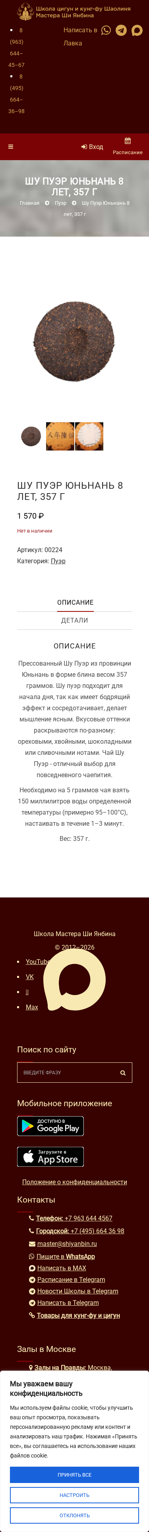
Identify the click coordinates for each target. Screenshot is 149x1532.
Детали (74, 620)
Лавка (73, 43)
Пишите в (66, 1256)
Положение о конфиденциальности (74, 1182)
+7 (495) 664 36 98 (97, 1231)
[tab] (75, 603)
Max (32, 1007)
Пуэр (58, 561)
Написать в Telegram (68, 1303)
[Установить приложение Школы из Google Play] (50, 1134)
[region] (74, 1451)
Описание (75, 602)
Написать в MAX (61, 1268)
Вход (96, 147)
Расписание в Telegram (71, 1279)
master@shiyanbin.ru (67, 1244)
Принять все (74, 1475)
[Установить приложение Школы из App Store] (50, 1164)
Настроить (74, 1495)
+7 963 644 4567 (88, 1218)
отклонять (75, 1515)
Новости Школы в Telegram (77, 1291)
